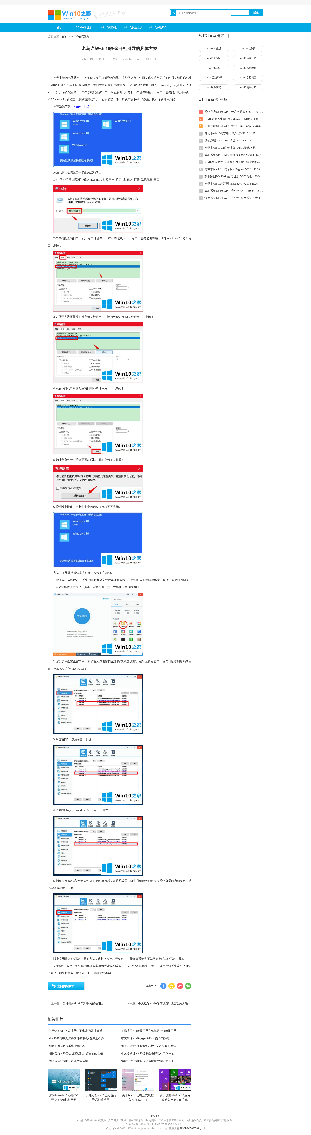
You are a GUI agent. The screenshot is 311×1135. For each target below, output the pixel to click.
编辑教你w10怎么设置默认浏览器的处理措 (76, 1053)
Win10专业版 (84, 27)
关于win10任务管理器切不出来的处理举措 (75, 1030)
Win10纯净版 (109, 27)
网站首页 (155, 1116)
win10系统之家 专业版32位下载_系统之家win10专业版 (231, 162)
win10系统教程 (80, 36)
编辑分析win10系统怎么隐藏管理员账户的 (147, 1060)
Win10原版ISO (158, 27)
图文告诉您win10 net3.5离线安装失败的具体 (148, 1045)
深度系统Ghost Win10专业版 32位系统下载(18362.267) (231, 197)
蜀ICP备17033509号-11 (192, 1128)
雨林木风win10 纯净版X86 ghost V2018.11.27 (230, 169)
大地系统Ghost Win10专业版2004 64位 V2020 (230, 126)
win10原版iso (214, 58)
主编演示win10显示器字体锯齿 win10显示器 (148, 1030)
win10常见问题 (248, 77)
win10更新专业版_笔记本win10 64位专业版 (229, 118)
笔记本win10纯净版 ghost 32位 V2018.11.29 (229, 183)
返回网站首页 (66, 986)
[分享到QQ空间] (171, 986)
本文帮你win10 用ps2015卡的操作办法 (145, 1038)
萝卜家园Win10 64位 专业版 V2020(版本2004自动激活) (231, 176)
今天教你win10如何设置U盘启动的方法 (163, 1003)
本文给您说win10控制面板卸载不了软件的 (147, 1053)
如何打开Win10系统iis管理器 (67, 1045)
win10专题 (214, 68)
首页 (60, 27)
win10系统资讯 (214, 77)
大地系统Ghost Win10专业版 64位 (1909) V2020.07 (231, 190)
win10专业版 (81, 106)
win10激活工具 (248, 58)
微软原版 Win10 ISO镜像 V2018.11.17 (225, 140)
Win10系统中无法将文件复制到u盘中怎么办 (76, 1038)
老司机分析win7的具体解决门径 (82, 1003)
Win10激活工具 (133, 27)
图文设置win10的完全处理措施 (68, 1060)
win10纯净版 (248, 48)
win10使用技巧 (248, 87)
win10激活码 (214, 87)
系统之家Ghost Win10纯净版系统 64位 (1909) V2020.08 (231, 111)
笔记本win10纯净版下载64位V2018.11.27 (228, 133)
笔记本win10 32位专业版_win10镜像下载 (228, 147)
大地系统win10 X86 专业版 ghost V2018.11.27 (230, 154)
